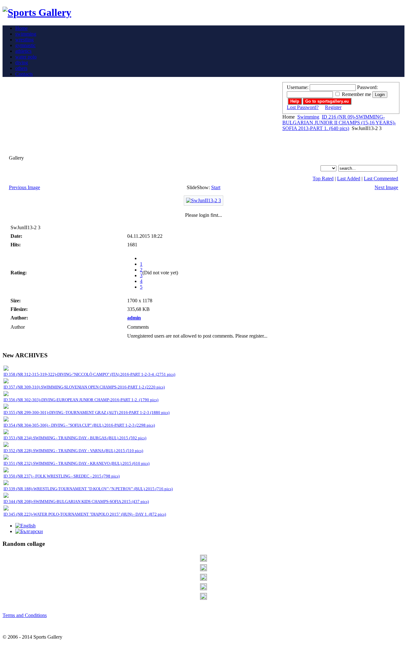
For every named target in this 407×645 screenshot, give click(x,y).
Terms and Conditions (25, 615)
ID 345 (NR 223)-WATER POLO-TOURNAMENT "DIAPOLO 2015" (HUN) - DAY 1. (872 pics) (84, 514)
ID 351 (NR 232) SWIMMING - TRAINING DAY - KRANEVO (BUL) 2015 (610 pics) (76, 463)
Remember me (356, 94)
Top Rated (323, 178)
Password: (367, 87)
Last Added (348, 178)
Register (333, 107)
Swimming (308, 117)
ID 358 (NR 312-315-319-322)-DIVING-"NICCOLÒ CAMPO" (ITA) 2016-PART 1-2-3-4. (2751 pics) (89, 374)
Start (215, 187)
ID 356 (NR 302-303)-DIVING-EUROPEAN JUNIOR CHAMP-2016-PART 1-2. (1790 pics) (80, 399)
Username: (297, 87)
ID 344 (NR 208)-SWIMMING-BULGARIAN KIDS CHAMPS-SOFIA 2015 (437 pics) (76, 501)
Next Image (386, 187)
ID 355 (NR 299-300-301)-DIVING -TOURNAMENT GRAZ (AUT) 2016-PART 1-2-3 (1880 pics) (86, 412)
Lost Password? (303, 107)
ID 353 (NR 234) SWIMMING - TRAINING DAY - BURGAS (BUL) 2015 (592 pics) (74, 438)
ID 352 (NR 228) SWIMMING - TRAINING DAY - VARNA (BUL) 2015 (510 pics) (73, 450)
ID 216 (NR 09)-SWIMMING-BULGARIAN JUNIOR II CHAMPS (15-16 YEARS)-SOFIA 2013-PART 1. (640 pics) (339, 122)
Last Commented (381, 178)
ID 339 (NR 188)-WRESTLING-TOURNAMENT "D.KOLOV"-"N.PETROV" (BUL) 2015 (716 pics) (88, 488)
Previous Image (24, 187)
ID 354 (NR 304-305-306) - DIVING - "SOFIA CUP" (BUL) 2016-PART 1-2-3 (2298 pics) (79, 425)
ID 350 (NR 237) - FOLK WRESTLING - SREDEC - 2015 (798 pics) (61, 476)
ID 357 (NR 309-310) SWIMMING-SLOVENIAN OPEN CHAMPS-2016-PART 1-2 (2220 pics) (84, 387)
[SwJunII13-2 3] (203, 200)
